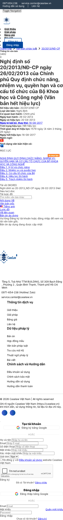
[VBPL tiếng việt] (2, 140)
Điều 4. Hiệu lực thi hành (14, 176)
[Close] (0, 421)
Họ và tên (5, 439)
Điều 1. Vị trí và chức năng (15, 167)
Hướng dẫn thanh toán (20, 386)
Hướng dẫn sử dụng (13, 6)
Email (3, 443)
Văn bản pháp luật (26, 48)
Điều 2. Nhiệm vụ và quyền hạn (18, 170)
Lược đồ (4, 209)
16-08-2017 (21, 122)
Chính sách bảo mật (18, 376)
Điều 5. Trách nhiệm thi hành (16, 179)
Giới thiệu (12, 309)
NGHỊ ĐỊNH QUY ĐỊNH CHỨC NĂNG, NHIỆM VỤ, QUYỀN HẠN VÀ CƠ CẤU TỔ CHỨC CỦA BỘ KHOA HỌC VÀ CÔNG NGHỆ (29, 161)
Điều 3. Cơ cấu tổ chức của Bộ (17, 173)
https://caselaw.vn (48, 403)
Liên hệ (36, 6)
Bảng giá (12, 319)
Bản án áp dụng (9, 215)
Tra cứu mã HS (15, 350)
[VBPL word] (2, 147)
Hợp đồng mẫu (15, 340)
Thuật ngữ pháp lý (17, 355)
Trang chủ (6, 48)
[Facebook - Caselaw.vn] (4, 413)
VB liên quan (7, 212)
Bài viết (8, 37)
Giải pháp (12, 314)
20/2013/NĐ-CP (50, 48)
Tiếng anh (9, 206)
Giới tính (4, 456)
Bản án (11, 336)
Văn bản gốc (7, 203)
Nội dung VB (7, 200)
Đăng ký (42, 518)
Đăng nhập (41, 482)
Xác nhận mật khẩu (11, 453)
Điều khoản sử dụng (18, 371)
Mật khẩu (5, 449)
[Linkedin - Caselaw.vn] (12, 413)
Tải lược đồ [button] (6, 194)
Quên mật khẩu (54, 509)
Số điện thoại (7, 446)
